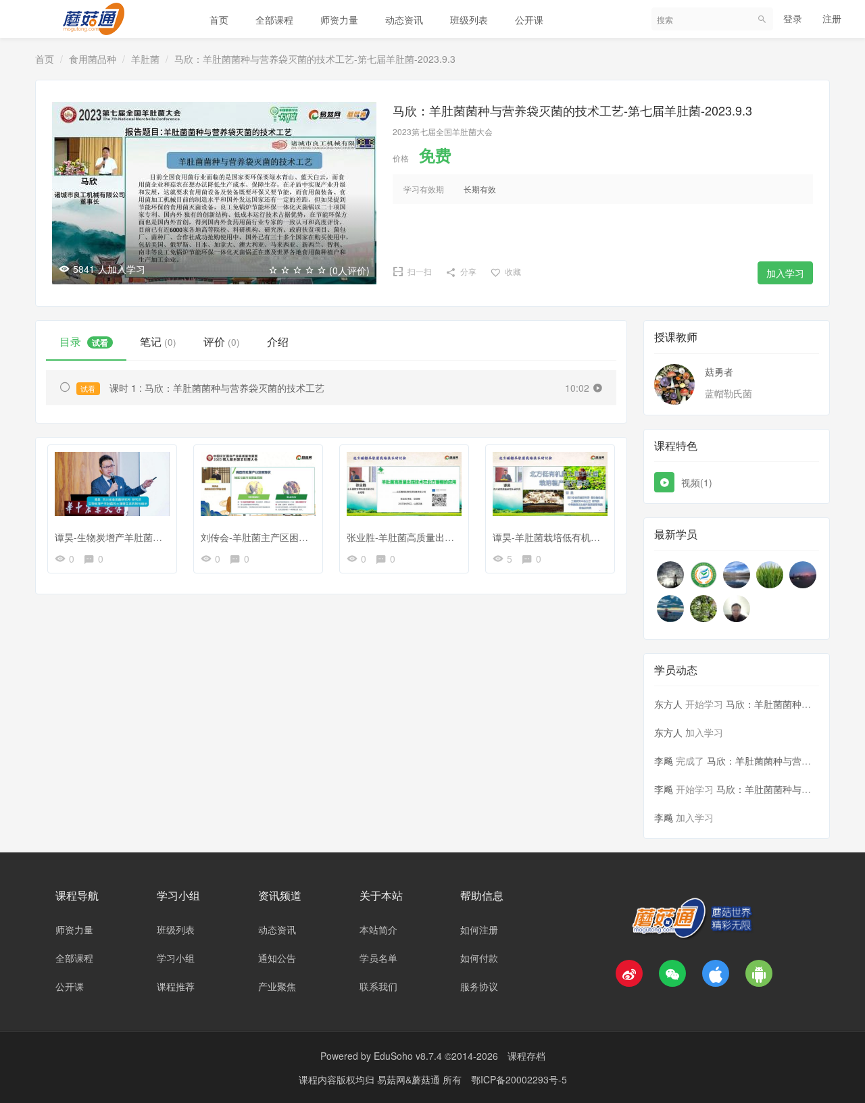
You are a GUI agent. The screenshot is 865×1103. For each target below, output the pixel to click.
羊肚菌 (145, 59)
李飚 (663, 760)
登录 (792, 18)
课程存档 (526, 1055)
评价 (221, 341)
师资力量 (339, 19)
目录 (83, 341)
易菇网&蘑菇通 (410, 1079)
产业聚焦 (277, 986)
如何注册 (479, 929)
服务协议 (479, 986)
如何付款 (479, 958)
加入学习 (785, 273)
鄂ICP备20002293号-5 (519, 1079)
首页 (218, 19)
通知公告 (277, 958)
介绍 (278, 341)
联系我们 (378, 986)
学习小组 (176, 958)
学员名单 (378, 958)
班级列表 (469, 19)
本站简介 (378, 929)
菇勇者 (719, 371)
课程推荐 (176, 986)
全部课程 (274, 19)
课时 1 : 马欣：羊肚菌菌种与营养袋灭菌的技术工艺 (202, 387)
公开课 (529, 19)
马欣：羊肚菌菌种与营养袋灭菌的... (782, 760)
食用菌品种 (92, 59)
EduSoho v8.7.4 (408, 1055)
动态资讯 (404, 19)
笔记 (158, 341)
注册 (831, 18)
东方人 (668, 704)
